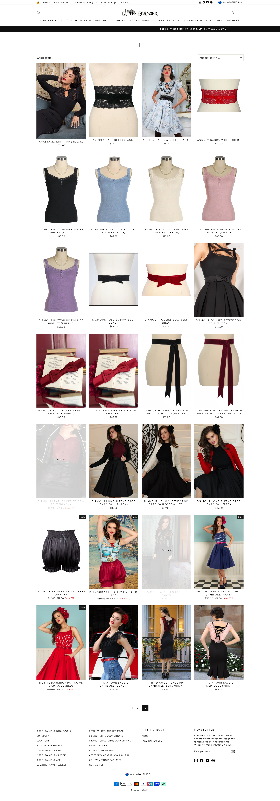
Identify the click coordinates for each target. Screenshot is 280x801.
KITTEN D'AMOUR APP (48, 760)
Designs (102, 20)
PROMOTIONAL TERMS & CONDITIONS (110, 740)
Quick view (61, 135)
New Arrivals (51, 20)
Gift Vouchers (228, 20)
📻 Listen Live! (43, 2)
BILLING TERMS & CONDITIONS (106, 735)
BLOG (145, 736)
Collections (77, 20)
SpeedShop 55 (168, 20)
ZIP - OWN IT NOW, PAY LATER (105, 760)
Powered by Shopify (140, 790)
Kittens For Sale (197, 20)
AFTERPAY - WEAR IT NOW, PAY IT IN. (109, 755)
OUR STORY (42, 735)
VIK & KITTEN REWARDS (49, 745)
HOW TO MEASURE (152, 740)
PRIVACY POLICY (98, 745)
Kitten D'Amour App (106, 2)
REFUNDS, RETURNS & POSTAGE (106, 731)
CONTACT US (96, 764)
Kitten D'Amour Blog (83, 2)
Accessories (140, 20)
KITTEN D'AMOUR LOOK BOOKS (53, 731)
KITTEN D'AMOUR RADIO (49, 750)
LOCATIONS (42, 740)
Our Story (125, 2)
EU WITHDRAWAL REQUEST (51, 764)
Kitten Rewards (61, 2)
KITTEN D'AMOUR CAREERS (51, 755)
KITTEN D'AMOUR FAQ (101, 750)
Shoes (120, 20)
